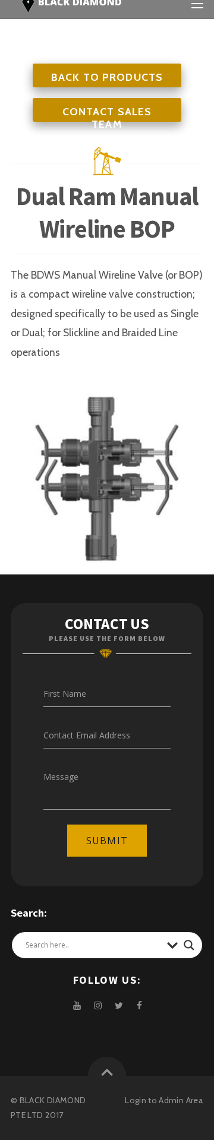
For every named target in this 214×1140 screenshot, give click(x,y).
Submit (106, 840)
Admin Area (181, 1100)
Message (60, 776)
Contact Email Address (86, 735)
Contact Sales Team (107, 117)
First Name (64, 693)
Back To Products (107, 77)
